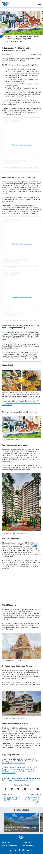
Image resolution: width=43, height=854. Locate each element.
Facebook (5, 771)
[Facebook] (19, 850)
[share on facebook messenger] (37, 789)
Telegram (19, 769)
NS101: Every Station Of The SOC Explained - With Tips (12, 797)
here (35, 545)
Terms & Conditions (10, 846)
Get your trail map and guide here (13, 763)
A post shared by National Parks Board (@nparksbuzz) (22, 168)
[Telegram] (23, 850)
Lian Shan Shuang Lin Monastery (13, 332)
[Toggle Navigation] (39, 3)
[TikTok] (11, 850)
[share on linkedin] (11, 789)
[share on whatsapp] (31, 789)
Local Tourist (29, 778)
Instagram (27, 769)
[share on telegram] (24, 789)
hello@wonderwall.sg (9, 773)
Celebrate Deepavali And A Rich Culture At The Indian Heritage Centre (32, 798)
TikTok (13, 769)
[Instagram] (15, 850)
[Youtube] (28, 850)
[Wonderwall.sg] (5, 4)
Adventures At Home (15, 778)
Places (10, 780)
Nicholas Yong (8, 54)
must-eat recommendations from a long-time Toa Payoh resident (21, 404)
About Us (6, 842)
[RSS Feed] (32, 850)
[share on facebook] (5, 789)
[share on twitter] (18, 789)
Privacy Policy (28, 846)
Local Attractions (26, 780)
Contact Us (27, 842)
